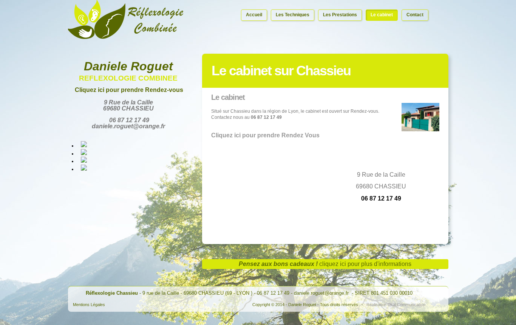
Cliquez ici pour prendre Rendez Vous (265, 135)
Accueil (254, 14)
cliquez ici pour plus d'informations (365, 264)
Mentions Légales (89, 304)
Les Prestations (340, 14)
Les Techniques (292, 14)
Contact (414, 14)
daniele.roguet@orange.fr (322, 293)
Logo (126, 20)
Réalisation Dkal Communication (395, 304)
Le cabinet (382, 14)
